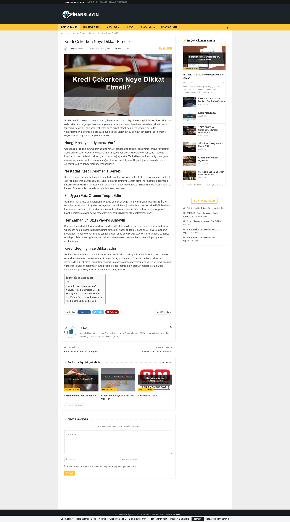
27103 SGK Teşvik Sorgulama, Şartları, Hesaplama (208, 130)
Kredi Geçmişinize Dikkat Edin (81, 301)
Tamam (197, 519)
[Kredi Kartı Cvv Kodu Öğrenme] (189, 161)
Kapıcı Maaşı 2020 (207, 113)
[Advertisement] (174, 14)
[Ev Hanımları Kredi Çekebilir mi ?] (81, 379)
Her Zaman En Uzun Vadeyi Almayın (84, 297)
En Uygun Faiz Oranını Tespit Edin (83, 293)
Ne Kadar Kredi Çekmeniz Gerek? (83, 290)
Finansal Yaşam (147, 27)
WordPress (175, 515)
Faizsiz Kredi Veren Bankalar (157, 351)
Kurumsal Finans (92, 27)
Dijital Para (113, 27)
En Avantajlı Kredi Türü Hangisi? (81, 351)
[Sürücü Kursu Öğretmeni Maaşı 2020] (189, 147)
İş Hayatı (129, 27)
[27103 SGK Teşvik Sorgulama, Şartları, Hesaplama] (189, 131)
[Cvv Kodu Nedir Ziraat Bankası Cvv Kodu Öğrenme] (189, 102)
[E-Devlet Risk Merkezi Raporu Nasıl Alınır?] (204, 58)
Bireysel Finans (69, 27)
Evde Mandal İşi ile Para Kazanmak (202, 208)
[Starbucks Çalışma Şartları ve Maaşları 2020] (189, 175)
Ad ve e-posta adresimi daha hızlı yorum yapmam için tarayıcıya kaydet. (101, 466)
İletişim (90, 2)
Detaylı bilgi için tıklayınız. (217, 519)
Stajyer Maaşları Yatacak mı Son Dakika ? (204, 221)
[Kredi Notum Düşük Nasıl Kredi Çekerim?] (118, 379)
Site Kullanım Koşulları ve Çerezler (111, 2)
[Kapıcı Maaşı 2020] (189, 116)
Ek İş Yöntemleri (169, 27)
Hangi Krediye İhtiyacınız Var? (81, 286)
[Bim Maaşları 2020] (155, 379)
